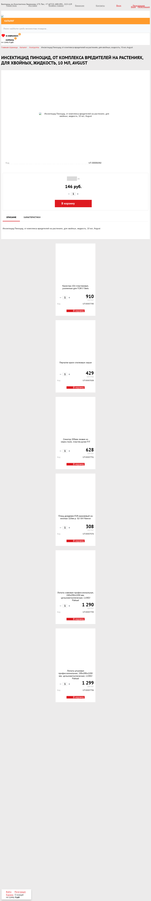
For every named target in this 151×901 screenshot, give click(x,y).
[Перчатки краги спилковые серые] (75, 341)
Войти (8, 892)
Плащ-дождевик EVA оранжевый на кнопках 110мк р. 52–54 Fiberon (75, 517)
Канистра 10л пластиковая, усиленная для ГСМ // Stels (75, 287)
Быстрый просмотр (76, 275)
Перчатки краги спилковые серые (75, 362)
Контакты (100, 5)
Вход (118, 5)
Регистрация (139, 5)
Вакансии (79, 5)
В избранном (12, 36)
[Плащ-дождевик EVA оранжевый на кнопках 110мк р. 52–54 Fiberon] (75, 494)
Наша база (11, 5)
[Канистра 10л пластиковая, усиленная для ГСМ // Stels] (75, 264)
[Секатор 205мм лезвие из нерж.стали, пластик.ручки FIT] (75, 417)
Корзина (10, 40)
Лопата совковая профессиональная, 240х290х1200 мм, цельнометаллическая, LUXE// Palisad (75, 596)
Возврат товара (56, 5)
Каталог (9, 21)
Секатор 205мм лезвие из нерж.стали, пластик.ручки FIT (75, 440)
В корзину (78, 311)
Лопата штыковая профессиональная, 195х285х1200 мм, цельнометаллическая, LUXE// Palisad (76, 675)
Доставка (32, 5)
